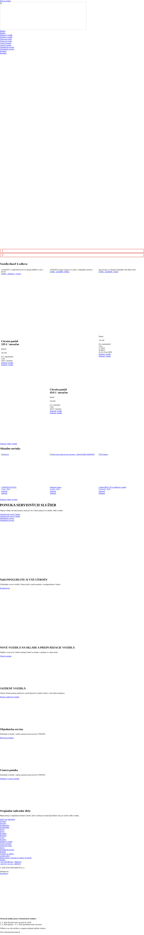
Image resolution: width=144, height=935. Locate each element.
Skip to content (5, 1)
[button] (72, 251)
